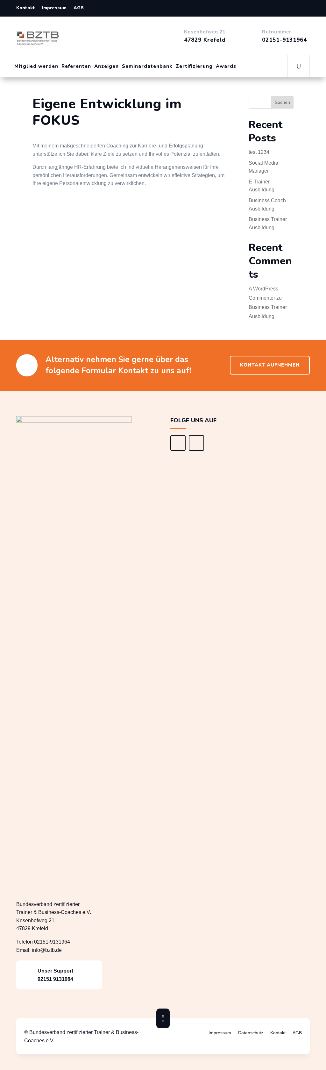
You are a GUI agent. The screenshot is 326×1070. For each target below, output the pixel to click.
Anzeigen (106, 66)
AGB (79, 8)
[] (178, 449)
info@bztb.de (47, 950)
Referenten (76, 66)
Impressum (54, 8)
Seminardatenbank (147, 66)
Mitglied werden (36, 66)
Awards (226, 66)
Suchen (282, 102)
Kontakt (25, 8)
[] (196, 449)
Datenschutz (250, 1033)
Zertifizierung (194, 66)
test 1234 (259, 152)
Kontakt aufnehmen (270, 365)
